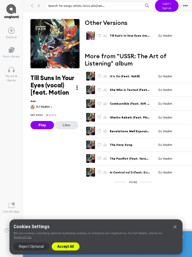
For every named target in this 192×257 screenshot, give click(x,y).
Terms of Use (23, 237)
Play (42, 125)
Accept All (65, 246)
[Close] (175, 226)
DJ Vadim (43, 106)
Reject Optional (31, 246)
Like (66, 125)
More (133, 182)
